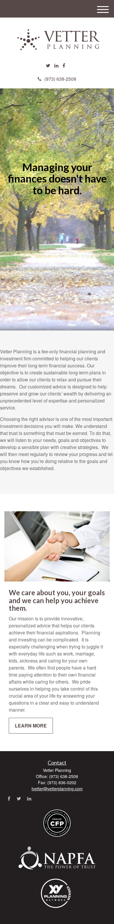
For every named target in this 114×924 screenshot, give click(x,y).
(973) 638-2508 (60, 78)
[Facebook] (64, 65)
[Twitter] (48, 65)
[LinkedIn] (56, 65)
